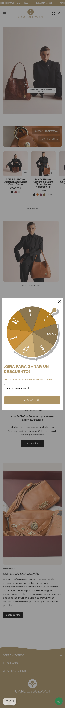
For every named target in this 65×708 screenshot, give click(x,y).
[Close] (59, 301)
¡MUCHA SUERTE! (32, 400)
